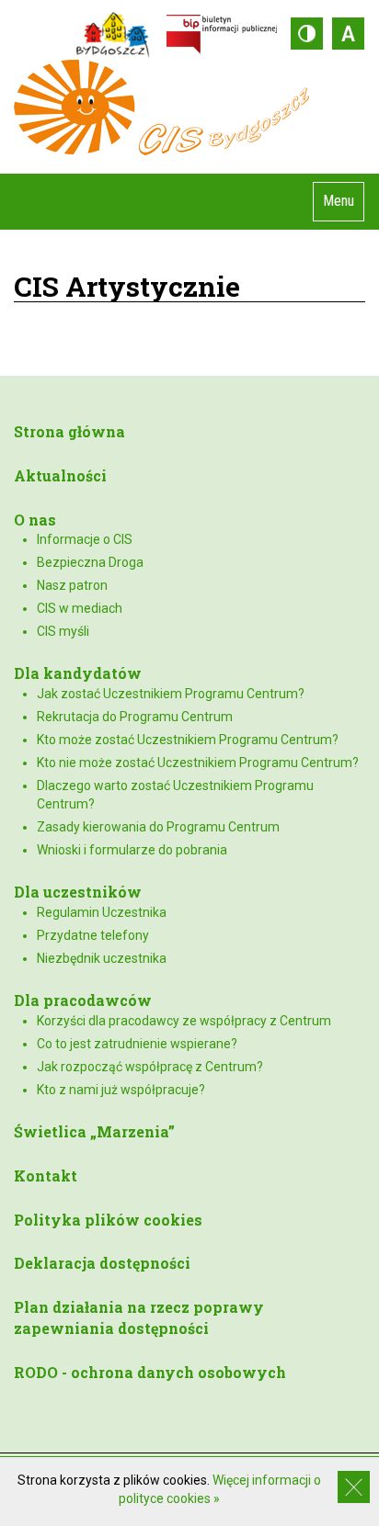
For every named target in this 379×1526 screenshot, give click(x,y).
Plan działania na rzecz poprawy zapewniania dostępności (139, 1317)
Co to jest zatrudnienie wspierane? (137, 1043)
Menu (338, 200)
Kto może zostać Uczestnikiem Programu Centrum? (188, 739)
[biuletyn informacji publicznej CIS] (221, 33)
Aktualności (60, 475)
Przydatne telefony (93, 935)
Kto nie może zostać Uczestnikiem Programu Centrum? (198, 762)
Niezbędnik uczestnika (102, 958)
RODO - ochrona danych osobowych (150, 1372)
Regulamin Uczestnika (102, 912)
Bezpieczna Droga (90, 562)
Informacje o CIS (84, 539)
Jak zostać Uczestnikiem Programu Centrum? (170, 693)
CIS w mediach (79, 608)
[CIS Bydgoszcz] (189, 107)
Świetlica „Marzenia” (94, 1131)
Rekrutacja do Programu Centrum (135, 716)
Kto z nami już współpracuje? (121, 1089)
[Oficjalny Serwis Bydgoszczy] (117, 33)
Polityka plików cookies (108, 1219)
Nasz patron (72, 585)
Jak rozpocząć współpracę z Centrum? (150, 1066)
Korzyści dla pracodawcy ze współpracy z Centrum (184, 1020)
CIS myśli (63, 631)
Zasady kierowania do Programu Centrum (158, 827)
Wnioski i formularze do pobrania (132, 849)
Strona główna (69, 431)
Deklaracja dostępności (102, 1262)
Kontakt (45, 1175)
